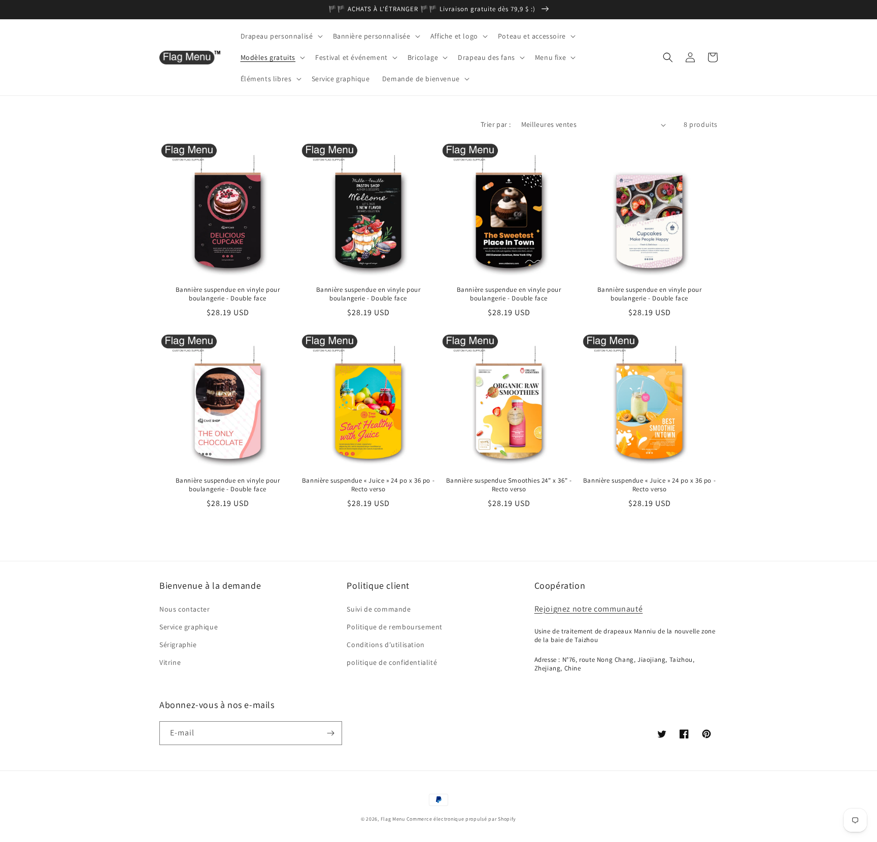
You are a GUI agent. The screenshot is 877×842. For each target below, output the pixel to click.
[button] (280, 36)
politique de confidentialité (392, 662)
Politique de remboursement (395, 626)
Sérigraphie (178, 644)
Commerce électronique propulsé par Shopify (461, 819)
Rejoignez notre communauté (588, 608)
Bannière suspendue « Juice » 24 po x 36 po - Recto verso (368, 485)
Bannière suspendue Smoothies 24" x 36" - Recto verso (509, 485)
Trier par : (496, 124)
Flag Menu (393, 819)
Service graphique (188, 626)
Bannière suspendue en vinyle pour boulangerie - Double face (228, 294)
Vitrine (170, 662)
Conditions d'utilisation (385, 644)
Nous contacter (184, 609)
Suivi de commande (379, 609)
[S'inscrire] (330, 733)
